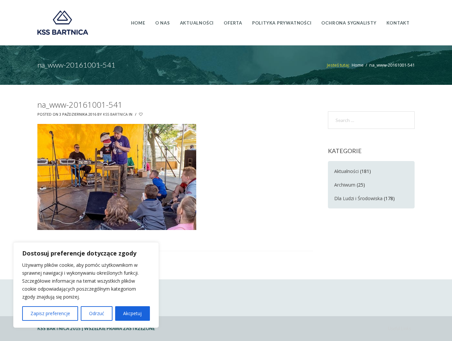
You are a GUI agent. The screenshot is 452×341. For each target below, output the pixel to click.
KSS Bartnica (115, 114)
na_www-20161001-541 (79, 104)
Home (358, 65)
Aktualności (346, 171)
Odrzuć (96, 313)
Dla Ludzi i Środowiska (358, 198)
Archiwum (344, 185)
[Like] (141, 114)
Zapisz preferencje (50, 313)
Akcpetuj (132, 313)
